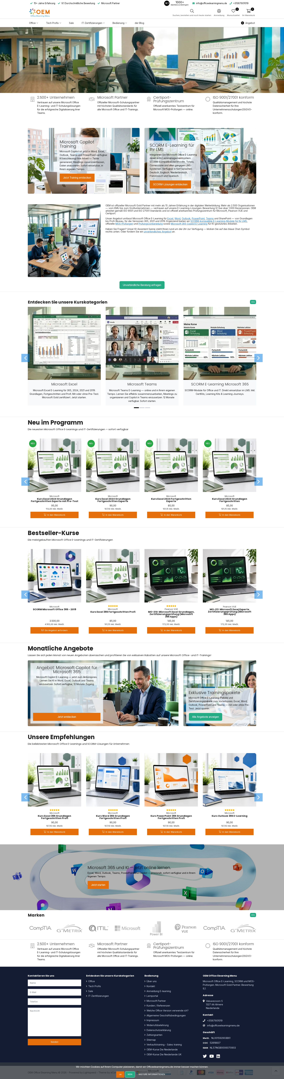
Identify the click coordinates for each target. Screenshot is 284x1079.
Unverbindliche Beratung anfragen (142, 285)
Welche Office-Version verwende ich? (167, 1010)
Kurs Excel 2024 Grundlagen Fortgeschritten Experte (112, 500)
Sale (71, 23)
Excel (170, 218)
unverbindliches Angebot (157, 231)
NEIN (130, 1074)
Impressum (152, 1020)
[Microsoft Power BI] (156, 928)
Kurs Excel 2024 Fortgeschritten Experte (171, 500)
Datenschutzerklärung (158, 1030)
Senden (54, 1042)
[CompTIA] (40, 928)
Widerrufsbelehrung (157, 1025)
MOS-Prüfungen (124, 223)
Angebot (250, 23)
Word (177, 218)
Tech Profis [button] (52, 23)
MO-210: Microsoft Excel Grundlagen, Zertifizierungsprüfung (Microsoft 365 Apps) (171, 614)
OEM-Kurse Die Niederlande (162, 1049)
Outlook (186, 218)
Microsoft (54, 496)
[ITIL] (98, 928)
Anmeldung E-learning (158, 991)
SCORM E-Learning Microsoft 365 (220, 384)
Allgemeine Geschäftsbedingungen (166, 1015)
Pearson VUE (171, 609)
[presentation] (25, 358)
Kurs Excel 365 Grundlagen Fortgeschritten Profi (54, 817)
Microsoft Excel (64, 384)
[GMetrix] (69, 928)
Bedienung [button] (118, 23)
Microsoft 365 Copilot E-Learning (189, 223)
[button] (248, 12)
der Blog (139, 23)
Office (91, 981)
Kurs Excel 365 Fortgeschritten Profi (112, 611)
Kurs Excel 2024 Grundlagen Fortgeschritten (229, 500)
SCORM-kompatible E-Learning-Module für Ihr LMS (218, 221)
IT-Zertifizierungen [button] (92, 23)
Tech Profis (94, 986)
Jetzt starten (98, 884)
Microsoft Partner (156, 1000)
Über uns (151, 981)
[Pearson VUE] (185, 928)
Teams (210, 218)
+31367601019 (215, 1020)
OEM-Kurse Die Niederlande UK (163, 1054)
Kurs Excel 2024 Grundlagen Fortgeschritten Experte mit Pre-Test (54, 500)
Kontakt (150, 986)
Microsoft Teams (142, 384)
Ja (120, 1074)
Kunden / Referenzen (158, 1005)
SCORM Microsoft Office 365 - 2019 (54, 609)
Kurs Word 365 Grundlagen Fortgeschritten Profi (113, 817)
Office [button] (32, 23)
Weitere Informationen (152, 1074)
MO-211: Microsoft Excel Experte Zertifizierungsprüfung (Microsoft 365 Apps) (229, 612)
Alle (253, 302)
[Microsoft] (127, 928)
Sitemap (151, 1039)
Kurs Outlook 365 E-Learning (229, 816)
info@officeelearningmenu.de (223, 1025)
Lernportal (152, 995)
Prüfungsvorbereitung (151, 223)
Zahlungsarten (154, 1034)
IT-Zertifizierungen (98, 995)
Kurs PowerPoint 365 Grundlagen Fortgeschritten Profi (171, 817)
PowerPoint (198, 218)
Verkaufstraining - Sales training (164, 1044)
